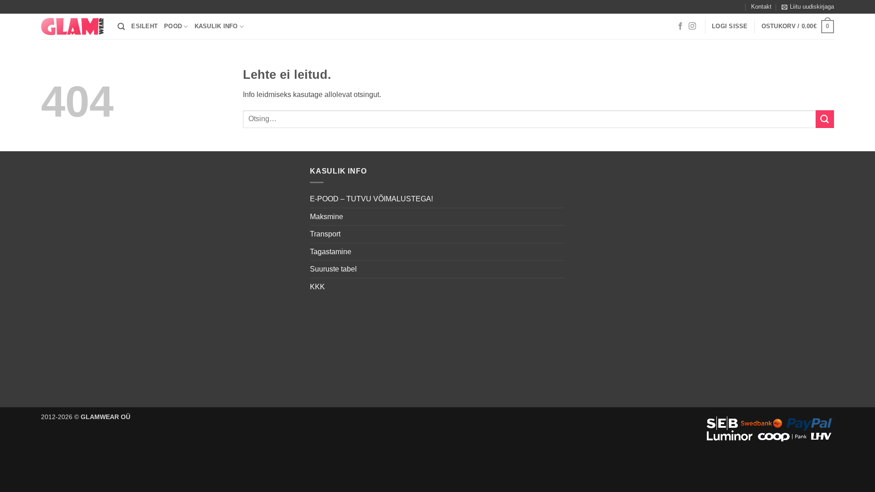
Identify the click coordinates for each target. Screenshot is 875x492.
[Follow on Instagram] (692, 26)
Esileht (144, 26)
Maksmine (326, 216)
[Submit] (825, 119)
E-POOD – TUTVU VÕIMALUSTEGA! (371, 199)
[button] (808, 7)
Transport (325, 234)
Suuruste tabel (333, 269)
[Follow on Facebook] (680, 26)
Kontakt (761, 6)
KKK (317, 287)
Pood (173, 26)
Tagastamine (330, 252)
